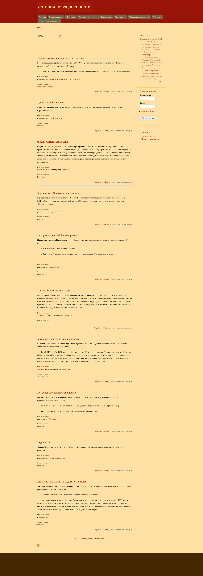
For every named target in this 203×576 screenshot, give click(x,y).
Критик (51, 79)
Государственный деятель (151, 44)
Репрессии (76, 79)
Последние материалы (150, 139)
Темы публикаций (148, 136)
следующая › (87, 538)
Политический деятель (57, 458)
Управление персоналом (139, 17)
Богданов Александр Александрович (58, 339)
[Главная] (64, 7)
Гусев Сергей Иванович (51, 102)
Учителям (157, 17)
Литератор (154, 52)
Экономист (66, 369)
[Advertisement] (85, 46)
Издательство (54, 267)
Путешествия (120, 17)
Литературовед (154, 57)
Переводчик (146, 65)
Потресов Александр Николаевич (57, 392)
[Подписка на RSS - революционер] (38, 544)
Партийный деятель (56, 118)
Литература (53, 212)
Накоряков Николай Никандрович (57, 235)
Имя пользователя (147, 95)
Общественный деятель (67, 212)
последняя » (100, 538)
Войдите (106, 91)
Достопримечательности (49, 21)
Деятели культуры (43, 376)
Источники (70, 17)
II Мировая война (147, 39)
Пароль (143, 103)
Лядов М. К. (44, 442)
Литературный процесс (45, 86)
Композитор (156, 49)
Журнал (156, 47)
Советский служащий (154, 76)
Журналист (41, 315)
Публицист (59, 79)
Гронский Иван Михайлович (54, 290)
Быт (156, 39)
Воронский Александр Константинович (60, 58)
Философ (40, 369)
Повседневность (56, 17)
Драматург (147, 47)
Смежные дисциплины (88, 17)
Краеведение (106, 17)
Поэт (146, 70)
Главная (42, 17)
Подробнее (98, 91)
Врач (47, 369)
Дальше (160, 81)
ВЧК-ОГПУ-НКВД (43, 169)
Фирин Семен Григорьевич (53, 141)
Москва (145, 60)
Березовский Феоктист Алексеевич (58, 193)
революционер (42, 79)
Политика (40, 125)
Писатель (67, 79)
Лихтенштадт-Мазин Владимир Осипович (62, 481)
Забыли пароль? (147, 111)
